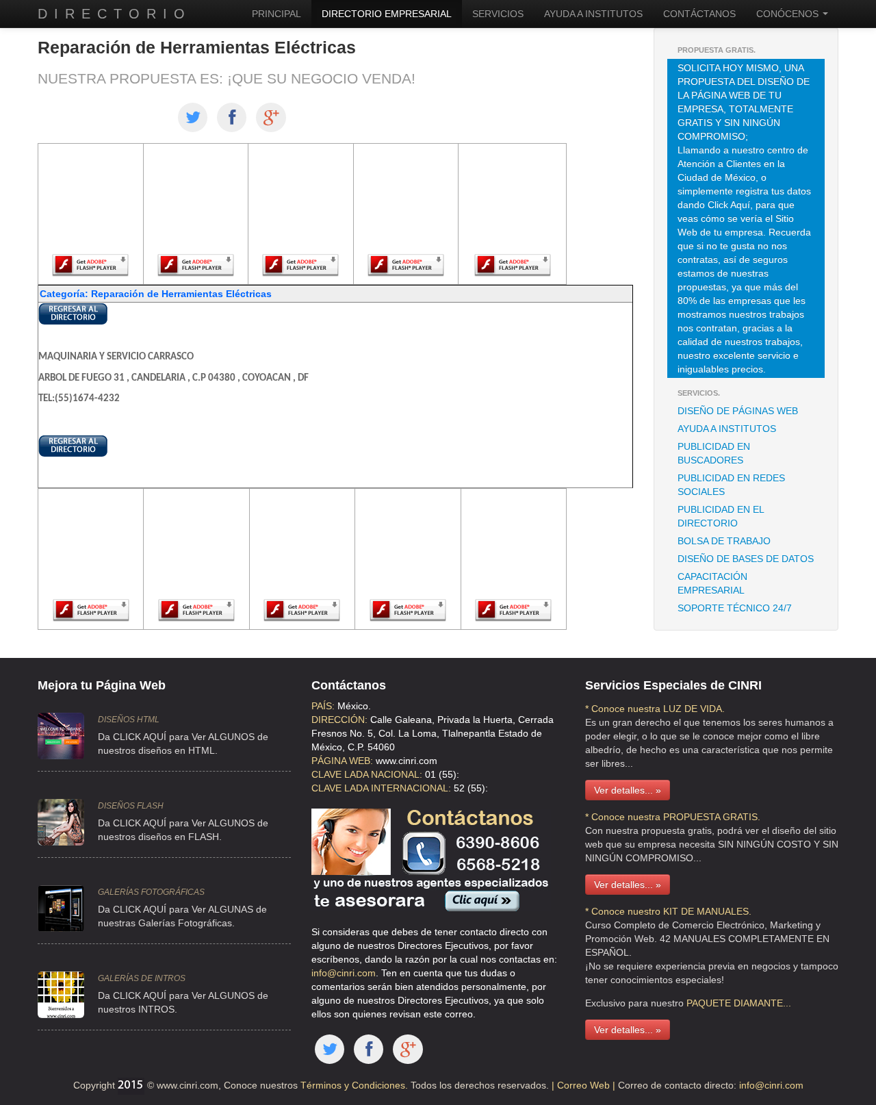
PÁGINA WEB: (342, 760)
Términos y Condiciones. (353, 1085)
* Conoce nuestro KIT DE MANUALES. (668, 911)
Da (104, 995)
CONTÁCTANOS (699, 13)
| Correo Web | (585, 1085)
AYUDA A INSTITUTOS (593, 13)
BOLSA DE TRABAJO (724, 540)
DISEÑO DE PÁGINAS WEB (738, 410)
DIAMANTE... (762, 1003)
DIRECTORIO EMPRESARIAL (387, 13)
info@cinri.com (343, 972)
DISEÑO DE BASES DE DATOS (746, 558)
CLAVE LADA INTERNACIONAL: (381, 788)
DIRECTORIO (115, 13)
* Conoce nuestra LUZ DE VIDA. (655, 708)
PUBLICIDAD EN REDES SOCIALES (731, 484)
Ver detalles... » (627, 790)
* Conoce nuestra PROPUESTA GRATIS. (672, 816)
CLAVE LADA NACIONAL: (366, 774)
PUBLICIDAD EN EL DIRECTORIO (721, 516)
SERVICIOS (498, 13)
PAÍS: (323, 705)
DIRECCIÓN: (339, 719)
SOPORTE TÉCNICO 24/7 (735, 607)
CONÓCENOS (788, 13)
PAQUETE (709, 1003)
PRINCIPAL (276, 13)
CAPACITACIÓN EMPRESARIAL (712, 583)
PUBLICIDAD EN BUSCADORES (714, 453)
